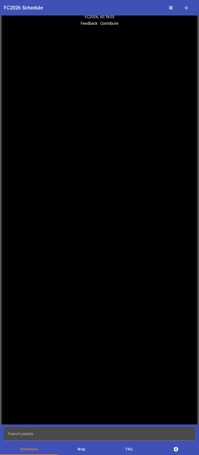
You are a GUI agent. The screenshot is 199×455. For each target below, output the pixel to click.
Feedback (89, 23)
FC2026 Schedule (23, 8)
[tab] (29, 449)
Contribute (109, 23)
